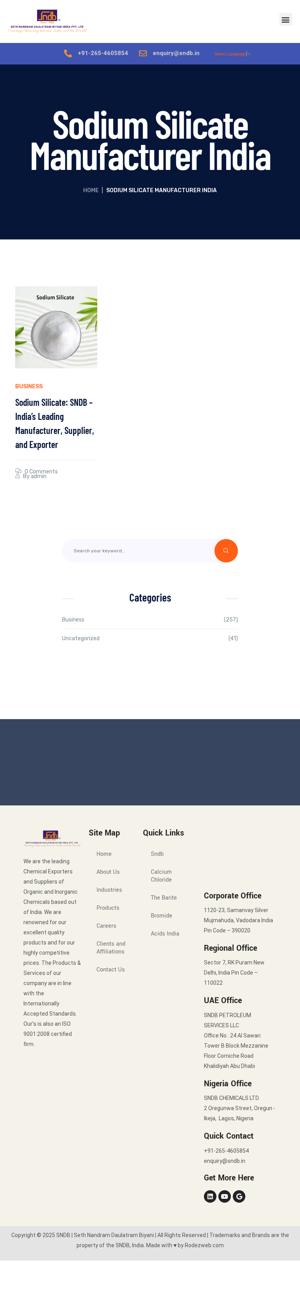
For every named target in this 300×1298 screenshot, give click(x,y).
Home (91, 190)
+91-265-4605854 (103, 53)
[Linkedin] (210, 1196)
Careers (106, 926)
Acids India (165, 934)
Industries (109, 890)
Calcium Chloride (161, 876)
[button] (285, 19)
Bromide (161, 916)
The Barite (164, 898)
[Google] (239, 1196)
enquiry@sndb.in (176, 53)
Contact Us (110, 970)
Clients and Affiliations (110, 948)
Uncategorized (81, 638)
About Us (108, 872)
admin (38, 476)
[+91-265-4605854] (68, 53)
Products (108, 908)
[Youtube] (224, 1196)
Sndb (157, 854)
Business (29, 386)
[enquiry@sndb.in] (143, 53)
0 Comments (41, 472)
